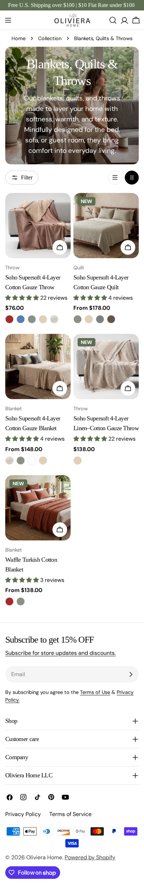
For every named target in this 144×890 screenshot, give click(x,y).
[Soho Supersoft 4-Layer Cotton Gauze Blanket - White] (32, 460)
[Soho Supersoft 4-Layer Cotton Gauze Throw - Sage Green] (32, 319)
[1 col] (115, 178)
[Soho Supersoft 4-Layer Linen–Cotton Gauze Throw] (106, 366)
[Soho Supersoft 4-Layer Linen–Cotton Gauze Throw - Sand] (77, 460)
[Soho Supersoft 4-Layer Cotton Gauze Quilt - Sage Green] (77, 319)
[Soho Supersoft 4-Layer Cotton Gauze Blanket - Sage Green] (20, 460)
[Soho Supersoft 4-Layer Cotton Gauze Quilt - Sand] (89, 319)
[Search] (113, 20)
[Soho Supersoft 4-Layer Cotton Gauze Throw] (38, 225)
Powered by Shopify (90, 857)
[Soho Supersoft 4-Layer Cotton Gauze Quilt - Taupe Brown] (111, 319)
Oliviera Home (44, 857)
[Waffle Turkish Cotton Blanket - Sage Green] (20, 601)
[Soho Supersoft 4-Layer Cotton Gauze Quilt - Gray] (100, 319)
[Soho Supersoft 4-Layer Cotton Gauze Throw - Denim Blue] (20, 319)
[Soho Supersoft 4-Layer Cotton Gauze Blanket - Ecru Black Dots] (9, 460)
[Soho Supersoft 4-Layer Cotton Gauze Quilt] (106, 225)
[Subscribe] (130, 674)
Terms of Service (70, 814)
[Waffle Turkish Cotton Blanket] (38, 507)
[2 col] (132, 178)
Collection (50, 38)
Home (19, 38)
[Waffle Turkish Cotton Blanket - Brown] (9, 601)
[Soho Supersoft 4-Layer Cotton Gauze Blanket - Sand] (43, 460)
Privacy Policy (23, 814)
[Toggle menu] (8, 20)
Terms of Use (95, 692)
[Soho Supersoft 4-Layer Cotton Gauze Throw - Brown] (9, 319)
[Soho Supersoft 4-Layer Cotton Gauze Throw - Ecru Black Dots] (54, 319)
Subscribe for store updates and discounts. (60, 653)
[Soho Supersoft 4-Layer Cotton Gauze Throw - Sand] (43, 319)
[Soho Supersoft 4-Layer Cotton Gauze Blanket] (38, 366)
